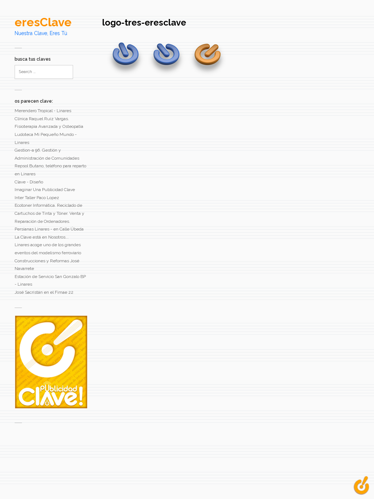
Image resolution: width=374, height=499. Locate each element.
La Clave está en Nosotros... (42, 237)
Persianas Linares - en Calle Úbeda (49, 229)
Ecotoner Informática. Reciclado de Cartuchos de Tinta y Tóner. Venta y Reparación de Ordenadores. (49, 213)
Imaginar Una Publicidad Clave (45, 189)
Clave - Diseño (29, 181)
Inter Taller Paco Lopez (37, 197)
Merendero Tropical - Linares (43, 110)
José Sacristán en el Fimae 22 (44, 292)
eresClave (43, 22)
